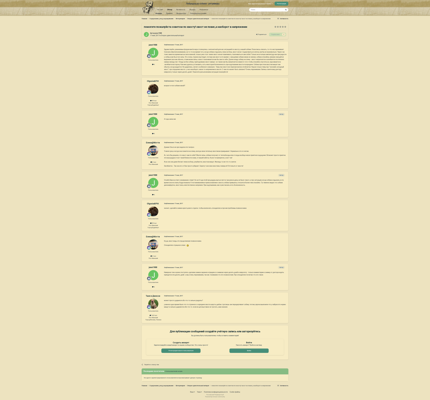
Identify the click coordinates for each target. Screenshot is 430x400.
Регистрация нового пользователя (181, 350)
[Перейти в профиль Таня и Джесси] (153, 304)
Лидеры (192, 10)
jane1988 (158, 33)
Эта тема (277, 10)
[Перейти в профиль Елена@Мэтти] (153, 150)
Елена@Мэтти (153, 142)
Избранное (204, 10)
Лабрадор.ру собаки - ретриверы (203, 3)
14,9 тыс (154, 315)
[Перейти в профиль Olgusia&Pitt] (153, 89)
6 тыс (154, 162)
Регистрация (281, 3)
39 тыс (154, 100)
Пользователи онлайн (198, 13)
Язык (192, 392)
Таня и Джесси (153, 296)
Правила (169, 13)
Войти (249, 350)
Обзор (169, 10)
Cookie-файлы (235, 392)
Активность (180, 10)
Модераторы (181, 13)
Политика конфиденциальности (216, 392)
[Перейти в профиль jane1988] (146, 34)
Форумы (158, 13)
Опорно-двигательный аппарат (172, 35)
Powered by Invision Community (215, 397)
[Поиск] (285, 10)
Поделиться (261, 34)
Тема (199, 392)
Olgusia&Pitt (153, 81)
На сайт (160, 10)
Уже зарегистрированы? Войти (260, 4)
